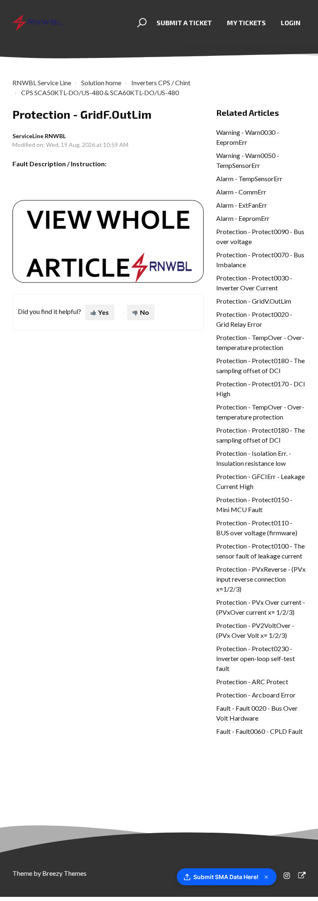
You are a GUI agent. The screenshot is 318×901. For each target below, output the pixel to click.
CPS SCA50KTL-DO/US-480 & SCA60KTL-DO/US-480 (100, 92)
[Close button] (266, 877)
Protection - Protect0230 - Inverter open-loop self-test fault (255, 658)
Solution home (101, 82)
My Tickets (246, 22)
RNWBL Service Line (41, 82)
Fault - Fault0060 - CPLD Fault (259, 731)
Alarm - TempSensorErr (249, 178)
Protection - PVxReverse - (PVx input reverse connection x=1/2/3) (261, 579)
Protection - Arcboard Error (256, 695)
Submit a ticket (184, 22)
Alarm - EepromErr (243, 218)
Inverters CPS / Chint (160, 82)
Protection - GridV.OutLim (253, 301)
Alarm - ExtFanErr (241, 205)
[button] (141, 22)
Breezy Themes (64, 873)
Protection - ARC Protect (252, 681)
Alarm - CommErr (241, 192)
